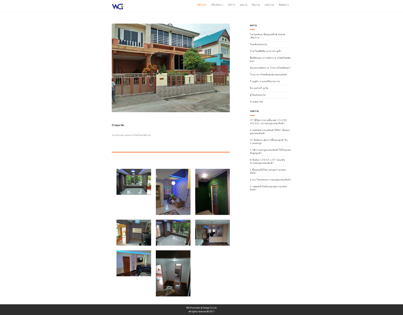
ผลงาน (243, 4)
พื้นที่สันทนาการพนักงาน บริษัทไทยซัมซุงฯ (270, 59)
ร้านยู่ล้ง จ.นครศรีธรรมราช (265, 81)
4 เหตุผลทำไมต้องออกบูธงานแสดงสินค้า (268, 188)
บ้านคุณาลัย (256, 101)
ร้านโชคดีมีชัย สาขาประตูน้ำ (265, 51)
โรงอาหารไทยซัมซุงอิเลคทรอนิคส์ (268, 74)
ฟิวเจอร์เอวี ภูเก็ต (259, 88)
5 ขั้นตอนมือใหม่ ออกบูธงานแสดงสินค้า (268, 171)
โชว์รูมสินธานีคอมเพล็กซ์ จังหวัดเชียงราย (267, 36)
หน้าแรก (201, 4)
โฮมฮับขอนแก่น (258, 44)
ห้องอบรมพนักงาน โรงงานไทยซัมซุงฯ (270, 67)
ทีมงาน (256, 4)
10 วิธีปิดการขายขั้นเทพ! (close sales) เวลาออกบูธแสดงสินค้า (268, 122)
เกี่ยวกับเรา (217, 4)
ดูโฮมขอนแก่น (258, 94)
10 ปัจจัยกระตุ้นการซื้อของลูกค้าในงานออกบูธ (269, 142)
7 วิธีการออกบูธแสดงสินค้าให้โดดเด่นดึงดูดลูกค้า (270, 152)
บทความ (269, 4)
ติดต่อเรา (284, 4)
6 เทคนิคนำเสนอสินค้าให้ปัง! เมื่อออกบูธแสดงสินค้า (270, 132)
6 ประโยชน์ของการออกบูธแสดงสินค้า (270, 179)
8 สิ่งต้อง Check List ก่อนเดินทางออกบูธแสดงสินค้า (267, 161)
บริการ (231, 4)
